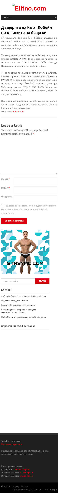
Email (5, 188)
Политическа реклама (11, 444)
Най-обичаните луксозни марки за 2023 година (23, 317)
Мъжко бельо (26, 476)
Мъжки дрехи (26, 472)
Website (6, 197)
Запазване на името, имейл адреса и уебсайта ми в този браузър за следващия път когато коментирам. (28, 209)
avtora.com (18, 111)
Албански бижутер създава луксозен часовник (23, 296)
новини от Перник (21, 469)
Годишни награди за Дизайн (14, 300)
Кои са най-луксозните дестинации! (18, 305)
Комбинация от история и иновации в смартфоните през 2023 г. (18, 311)
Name (5, 179)
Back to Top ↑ (51, 490)
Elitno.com (6, 486)
